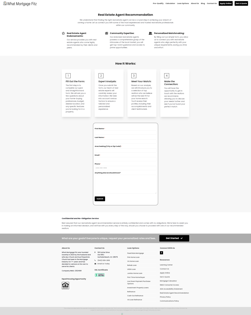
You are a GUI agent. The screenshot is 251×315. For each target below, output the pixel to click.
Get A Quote (165, 277)
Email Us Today (104, 264)
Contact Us (164, 269)
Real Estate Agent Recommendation (174, 293)
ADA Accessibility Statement (171, 289)
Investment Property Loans (138, 288)
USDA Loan (131, 269)
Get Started (172, 238)
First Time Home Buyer (136, 277)
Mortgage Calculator (168, 281)
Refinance (131, 292)
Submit (100, 199)
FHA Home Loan (133, 257)
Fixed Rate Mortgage (135, 253)
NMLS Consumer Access (169, 285)
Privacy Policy (165, 297)
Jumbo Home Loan (134, 273)
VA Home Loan (133, 261)
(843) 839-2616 (104, 260)
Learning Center (166, 265)
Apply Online (165, 273)
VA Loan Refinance (134, 300)
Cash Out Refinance (135, 296)
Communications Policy (169, 301)
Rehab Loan (132, 265)
